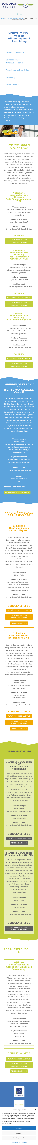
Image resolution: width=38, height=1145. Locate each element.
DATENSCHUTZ (16, 1142)
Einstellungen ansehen (19, 1138)
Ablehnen (19, 1133)
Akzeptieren (19, 1128)
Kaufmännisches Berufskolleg (17, 70)
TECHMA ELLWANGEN (19, 623)
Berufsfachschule (12, 85)
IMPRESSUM (24, 1142)
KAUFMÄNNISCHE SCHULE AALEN (19, 297)
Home (2, 18)
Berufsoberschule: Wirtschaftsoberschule (14, 61)
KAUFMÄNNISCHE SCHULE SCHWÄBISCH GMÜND (19, 241)
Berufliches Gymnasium (15, 53)
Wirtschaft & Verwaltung (18, 18)
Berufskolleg (10, 78)
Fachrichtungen (8, 18)
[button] (35, 1110)
